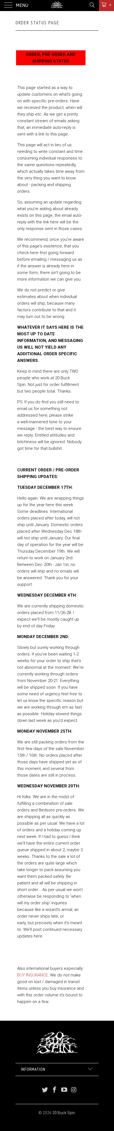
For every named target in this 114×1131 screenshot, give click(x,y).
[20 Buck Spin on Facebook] (55, 1090)
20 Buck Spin (63, 1113)
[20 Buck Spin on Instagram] (74, 1090)
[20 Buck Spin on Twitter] (45, 1090)
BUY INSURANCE (32, 975)
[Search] (92, 5)
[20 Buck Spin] (57, 5)
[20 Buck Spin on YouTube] (64, 1090)
